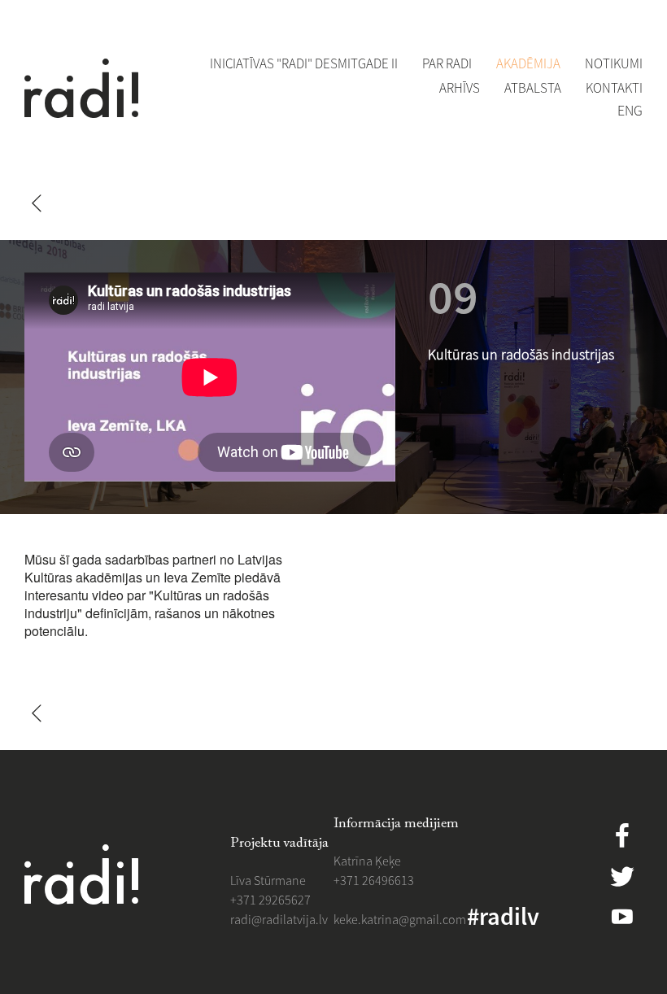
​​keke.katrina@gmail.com (400, 919)
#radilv (503, 915)
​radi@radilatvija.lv (279, 919)
